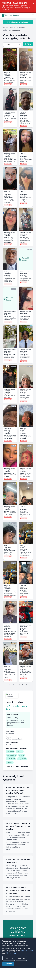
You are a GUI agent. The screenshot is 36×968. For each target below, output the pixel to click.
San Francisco (11, 755)
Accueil (5, 28)
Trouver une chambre (17, 28)
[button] (33, 15)
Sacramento (11, 759)
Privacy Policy (17, 953)
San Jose (19, 751)
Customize (9, 958)
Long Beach (22, 759)
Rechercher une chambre (19, 22)
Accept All (8, 964)
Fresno (21, 755)
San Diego (10, 751)
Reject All (21, 958)
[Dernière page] (26, 684)
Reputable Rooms (12, 15)
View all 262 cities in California (17, 792)
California (6, 30)
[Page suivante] (22, 684)
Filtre (29, 44)
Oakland (9, 762)
